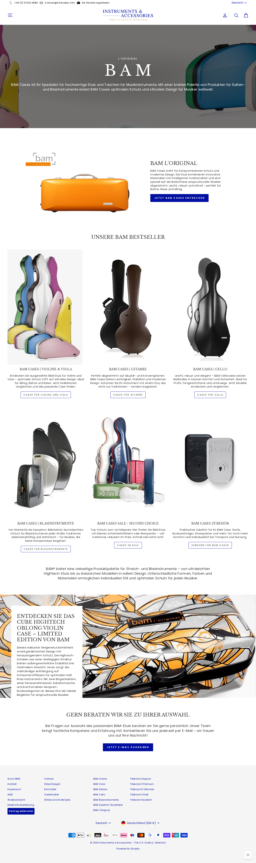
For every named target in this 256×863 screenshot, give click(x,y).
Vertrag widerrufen (21, 811)
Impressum (14, 789)
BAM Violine (100, 778)
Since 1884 (13, 778)
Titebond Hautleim (141, 799)
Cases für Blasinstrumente (46, 549)
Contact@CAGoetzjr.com (60, 2)
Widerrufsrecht (16, 799)
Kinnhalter (50, 789)
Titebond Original (140, 778)
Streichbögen (52, 784)
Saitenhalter (51, 794)
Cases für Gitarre (128, 394)
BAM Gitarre (100, 789)
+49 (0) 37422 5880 (26, 2)
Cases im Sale (128, 545)
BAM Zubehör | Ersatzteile (108, 804)
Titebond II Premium (142, 784)
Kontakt (11, 784)
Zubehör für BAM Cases (210, 545)
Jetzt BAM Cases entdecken (179, 198)
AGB (10, 794)
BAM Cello (99, 794)
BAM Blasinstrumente (106, 799)
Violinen (49, 778)
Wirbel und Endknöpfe (57, 799)
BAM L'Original (101, 810)
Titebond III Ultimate (142, 789)
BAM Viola (99, 784)
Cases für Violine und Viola (45, 394)
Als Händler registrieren (95, 2)
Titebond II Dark (139, 794)
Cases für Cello (210, 394)
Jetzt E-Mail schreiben (128, 747)
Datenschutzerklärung (20, 804)
